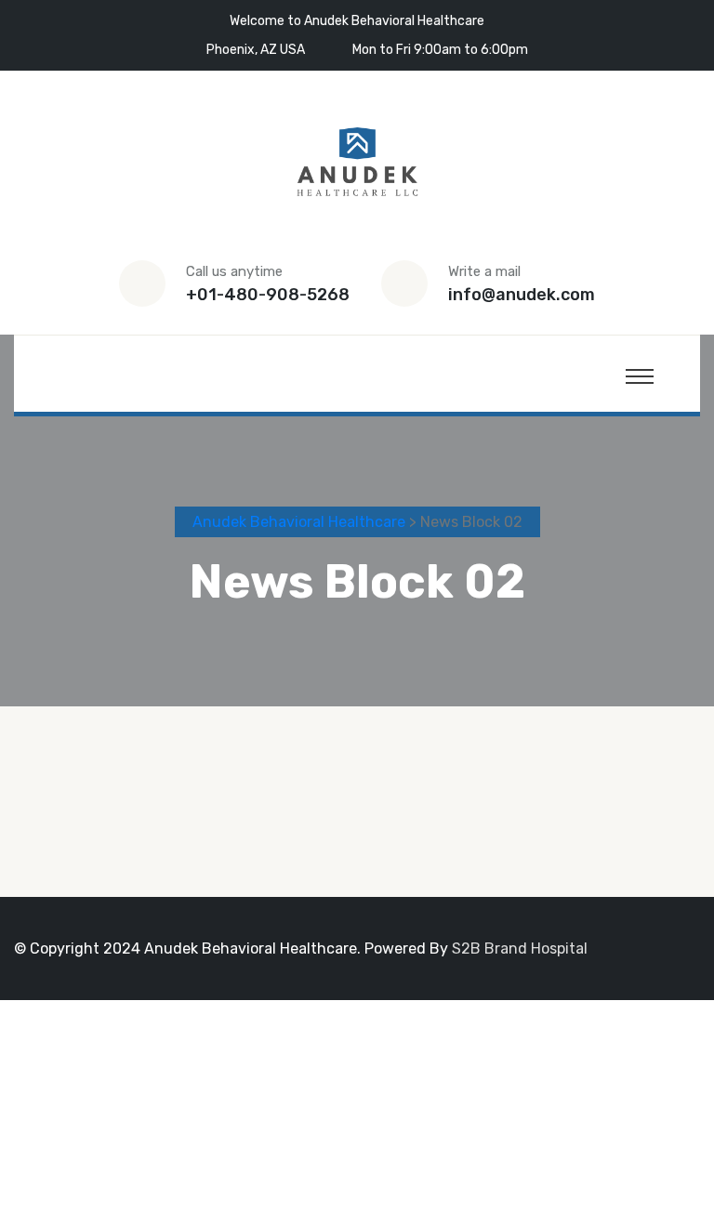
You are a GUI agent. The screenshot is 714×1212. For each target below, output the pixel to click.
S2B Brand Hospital (520, 948)
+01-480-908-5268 (268, 294)
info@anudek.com (521, 294)
